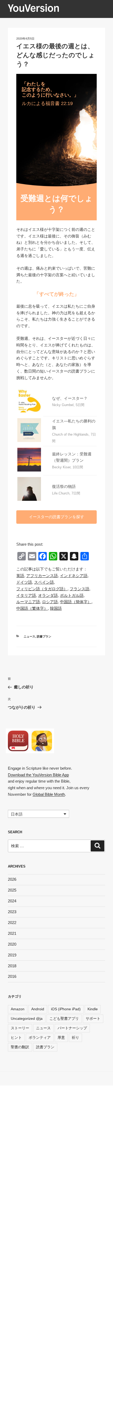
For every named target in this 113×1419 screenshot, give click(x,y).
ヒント (16, 1037)
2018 (12, 966)
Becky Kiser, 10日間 (67, 467)
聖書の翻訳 (20, 1047)
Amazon (17, 1009)
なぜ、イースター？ (70, 398)
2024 (12, 901)
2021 (12, 933)
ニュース (29, 636)
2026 (12, 879)
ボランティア (40, 1037)
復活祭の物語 (64, 486)
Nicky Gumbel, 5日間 (68, 405)
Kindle (93, 1009)
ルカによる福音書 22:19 (47, 103)
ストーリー (20, 1028)
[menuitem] (20, 576)
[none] (38, 814)
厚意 (61, 1037)
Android (37, 1009)
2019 (12, 955)
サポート (93, 1018)
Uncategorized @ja (27, 1018)
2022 (12, 922)
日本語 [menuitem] (17, 814)
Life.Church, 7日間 (66, 493)
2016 (12, 976)
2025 (12, 890)
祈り (75, 1037)
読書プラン (44, 636)
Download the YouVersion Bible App (38, 775)
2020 (12, 944)
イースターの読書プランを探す (56, 517)
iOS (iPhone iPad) (66, 1009)
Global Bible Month (49, 794)
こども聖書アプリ (64, 1018)
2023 (12, 912)
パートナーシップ (72, 1028)
